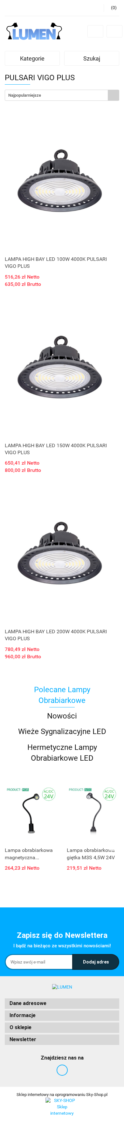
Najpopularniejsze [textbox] (24, 95)
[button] (62, 1003)
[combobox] (62, 95)
